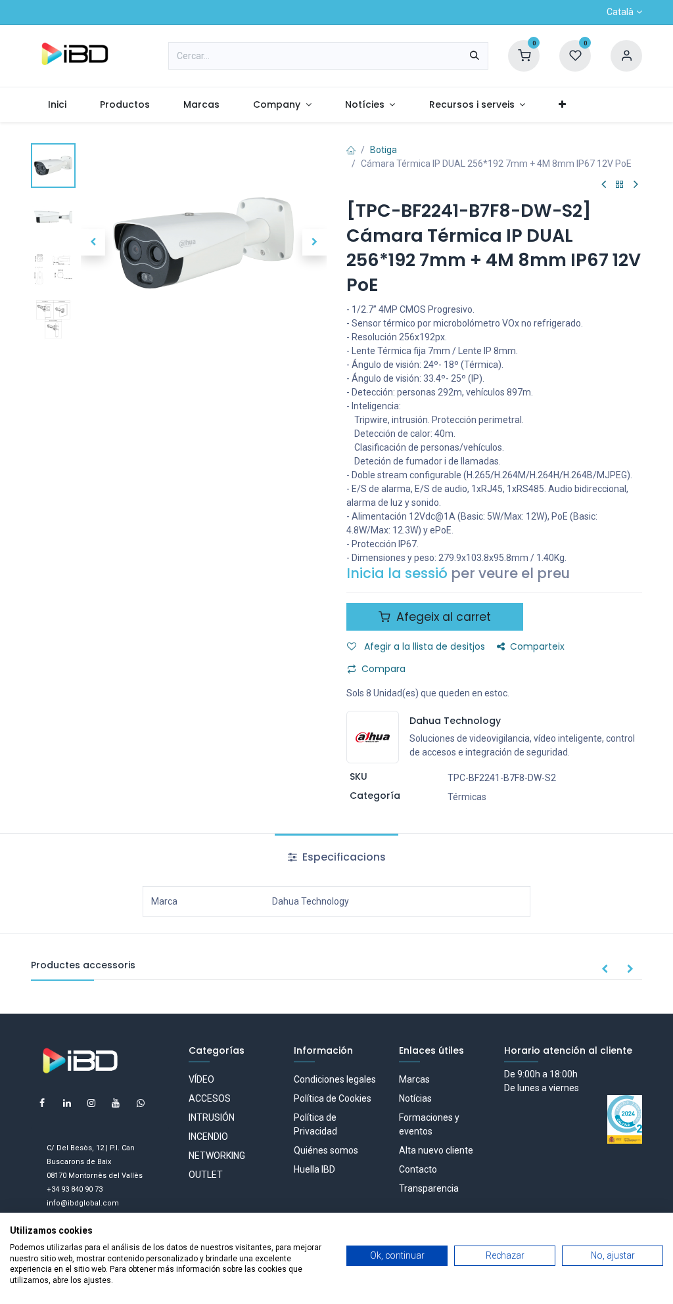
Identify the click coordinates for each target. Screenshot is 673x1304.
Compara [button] (383, 668)
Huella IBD (314, 1169)
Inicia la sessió (397, 573)
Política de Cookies (332, 1098)
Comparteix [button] (537, 646)
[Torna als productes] (620, 185)
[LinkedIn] (67, 1103)
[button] (93, 242)
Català (620, 12)
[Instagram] (91, 1103)
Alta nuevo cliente (436, 1150)
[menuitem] (57, 104)
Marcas (414, 1079)
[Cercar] (474, 56)
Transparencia (429, 1188)
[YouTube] (115, 1103)
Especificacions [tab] (343, 857)
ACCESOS (210, 1098)
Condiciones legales (335, 1079)
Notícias (415, 1098)
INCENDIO (208, 1136)
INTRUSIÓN (212, 1117)
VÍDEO (201, 1079)
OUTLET (206, 1174)
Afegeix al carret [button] (442, 617)
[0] (524, 55)
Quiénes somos (326, 1150)
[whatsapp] (140, 1103)
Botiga (383, 150)
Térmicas (467, 797)
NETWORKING (217, 1155)
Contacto (418, 1169)
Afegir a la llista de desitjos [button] (423, 646)
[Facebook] (42, 1103)
